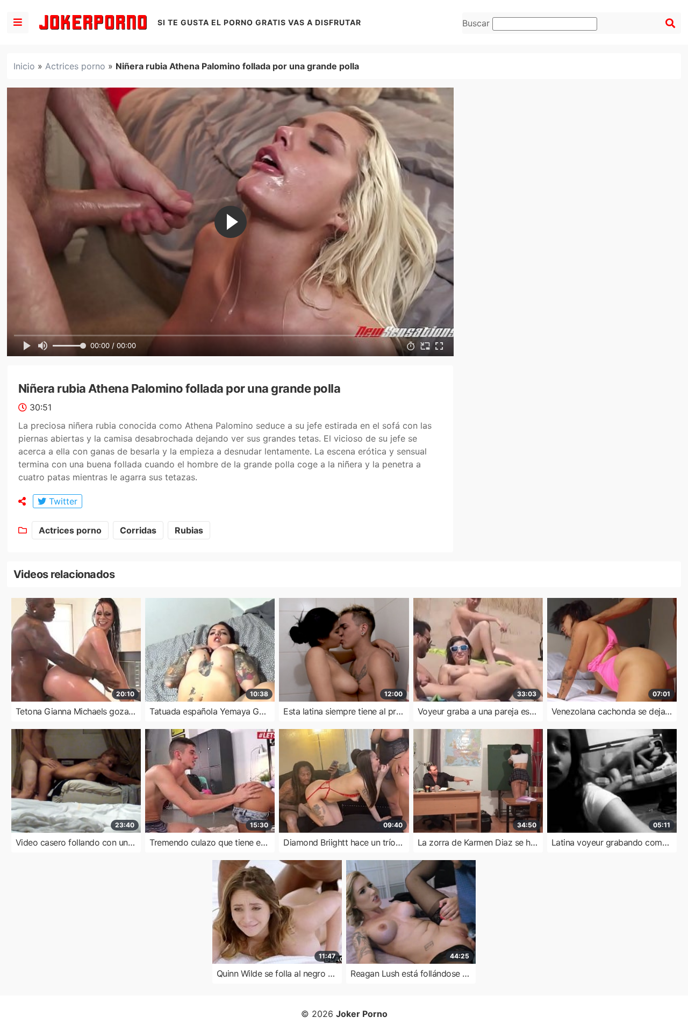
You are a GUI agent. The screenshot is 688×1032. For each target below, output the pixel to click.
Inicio (24, 66)
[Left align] (17, 22)
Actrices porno (75, 66)
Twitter (61, 501)
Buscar (477, 23)
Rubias (189, 530)
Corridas (138, 530)
